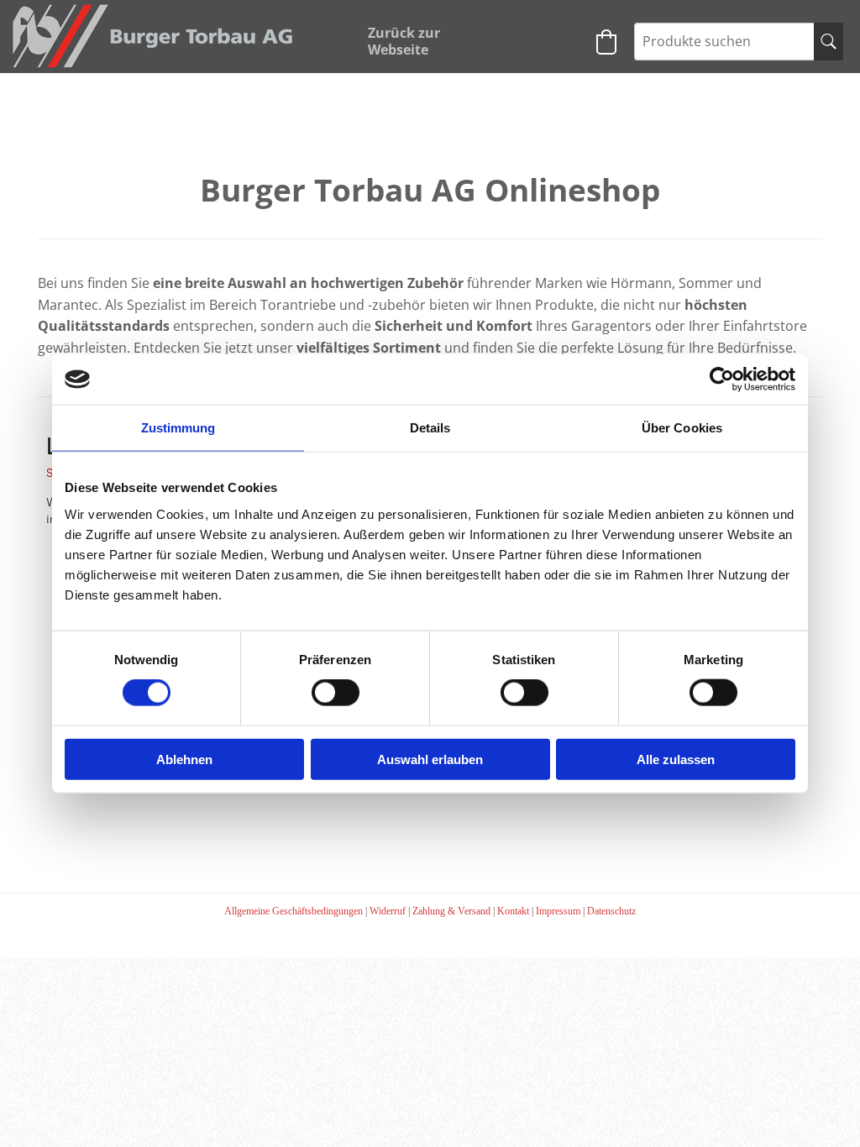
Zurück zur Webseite (404, 41)
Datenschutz (611, 911)
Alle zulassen (676, 759)
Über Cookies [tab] (682, 428)
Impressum (558, 911)
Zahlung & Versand (451, 911)
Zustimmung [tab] (178, 428)
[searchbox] (738, 41)
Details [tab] (430, 428)
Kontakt (513, 911)
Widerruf (388, 911)
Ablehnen (184, 759)
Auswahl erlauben (430, 759)
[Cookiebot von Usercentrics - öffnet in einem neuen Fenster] (721, 379)
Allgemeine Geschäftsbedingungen (293, 911)
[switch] (335, 692)
